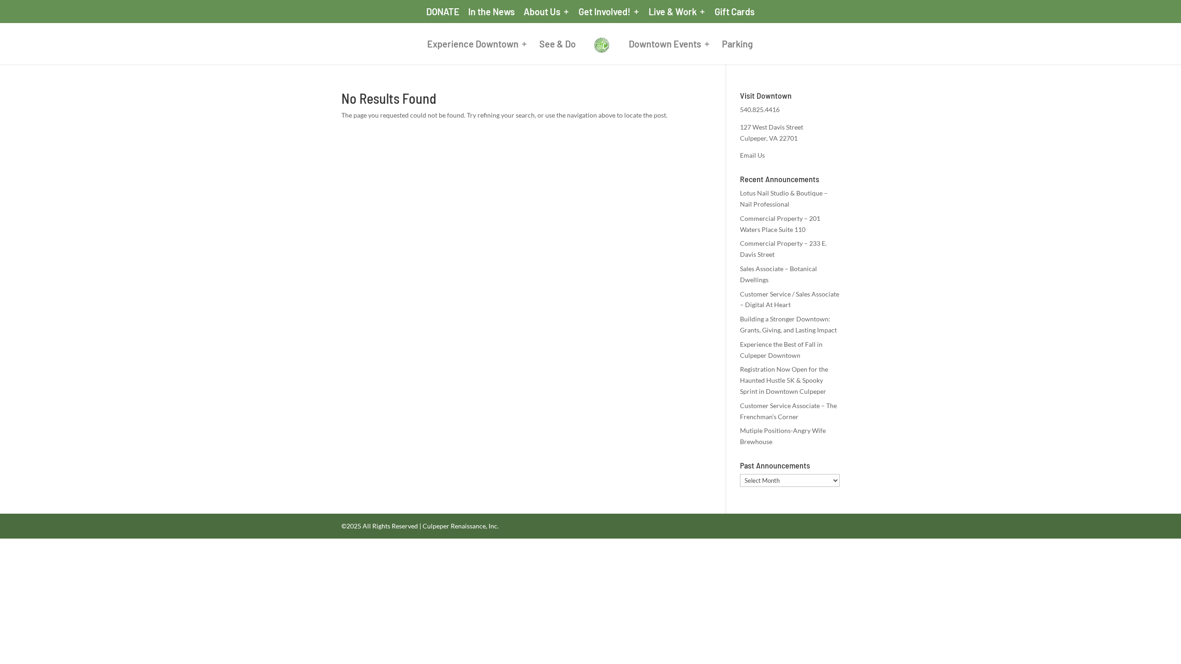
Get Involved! (605, 12)
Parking (737, 45)
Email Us (752, 155)
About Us (542, 12)
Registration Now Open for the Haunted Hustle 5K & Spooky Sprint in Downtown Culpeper (784, 380)
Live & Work (673, 12)
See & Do (557, 45)
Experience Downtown (473, 45)
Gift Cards (735, 12)
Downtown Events (665, 45)
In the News (491, 12)
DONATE (442, 12)
